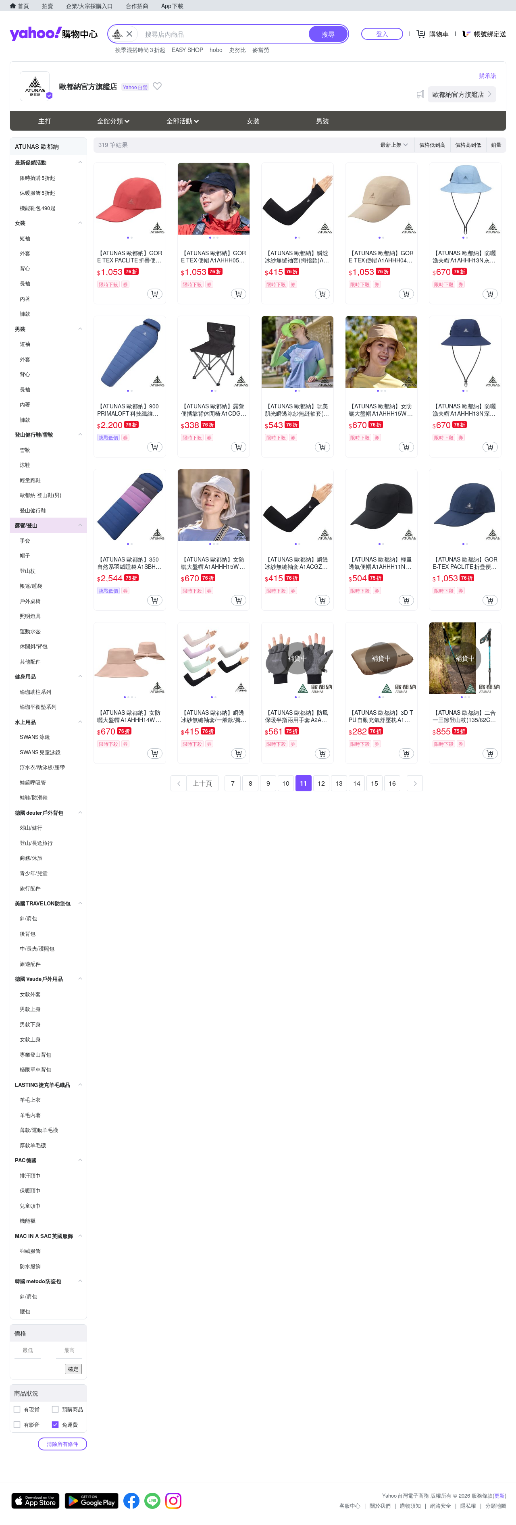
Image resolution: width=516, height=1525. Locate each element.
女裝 (253, 120)
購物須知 (410, 1505)
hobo (216, 49)
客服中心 (349, 1505)
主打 (44, 120)
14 (356, 783)
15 (374, 783)
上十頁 (202, 783)
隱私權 (468, 1505)
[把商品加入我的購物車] (154, 294)
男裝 (322, 120)
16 (392, 783)
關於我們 (380, 1505)
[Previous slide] (99, 199)
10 (285, 783)
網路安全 (440, 1505)
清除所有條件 (62, 1444)
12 (321, 783)
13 (339, 783)
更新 (499, 1495)
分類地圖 (495, 1505)
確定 (73, 1369)
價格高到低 (468, 144)
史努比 (237, 49)
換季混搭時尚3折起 (140, 49)
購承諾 (487, 75)
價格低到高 (432, 144)
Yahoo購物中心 (54, 34)
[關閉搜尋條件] (129, 34)
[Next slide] (160, 199)
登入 (382, 33)
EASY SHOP (187, 49)
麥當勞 (260, 49)
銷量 (496, 144)
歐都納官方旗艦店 (458, 94)
